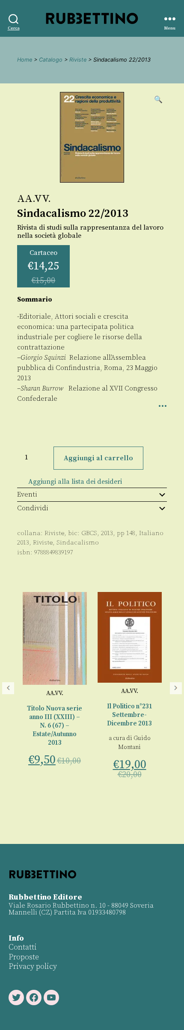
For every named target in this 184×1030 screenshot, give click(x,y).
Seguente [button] (176, 688)
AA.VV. (34, 198)
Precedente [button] (8, 688)
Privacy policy (33, 966)
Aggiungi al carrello (98, 458)
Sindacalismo (77, 543)
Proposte (24, 957)
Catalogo (50, 59)
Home (24, 59)
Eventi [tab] (27, 494)
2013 (23, 543)
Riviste (77, 59)
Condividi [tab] (32, 508)
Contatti (23, 947)
